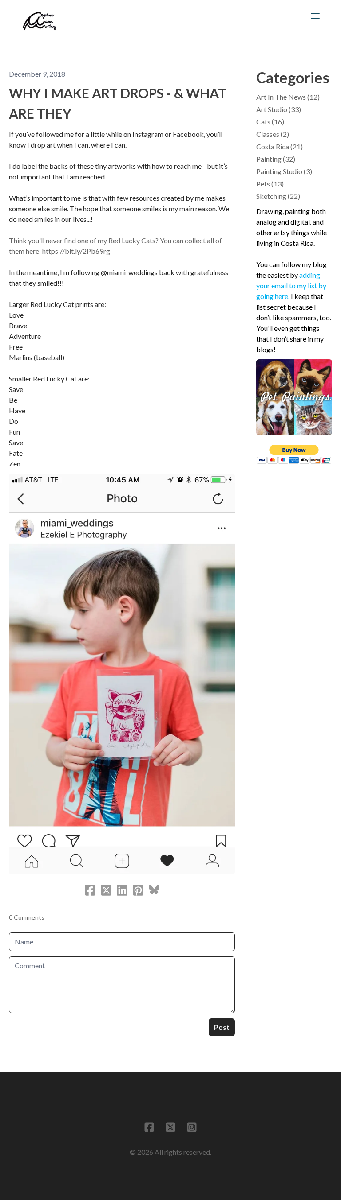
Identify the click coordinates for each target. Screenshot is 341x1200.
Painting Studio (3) (284, 171)
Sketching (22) (278, 196)
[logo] (39, 21)
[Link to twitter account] (170, 1127)
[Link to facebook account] (149, 1127)
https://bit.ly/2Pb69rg (76, 251)
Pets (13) (270, 183)
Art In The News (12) (288, 97)
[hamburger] (315, 16)
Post (222, 1027)
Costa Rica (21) (279, 146)
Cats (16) (270, 121)
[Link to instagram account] (191, 1127)
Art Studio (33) (278, 109)
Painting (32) (275, 159)
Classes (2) (272, 134)
